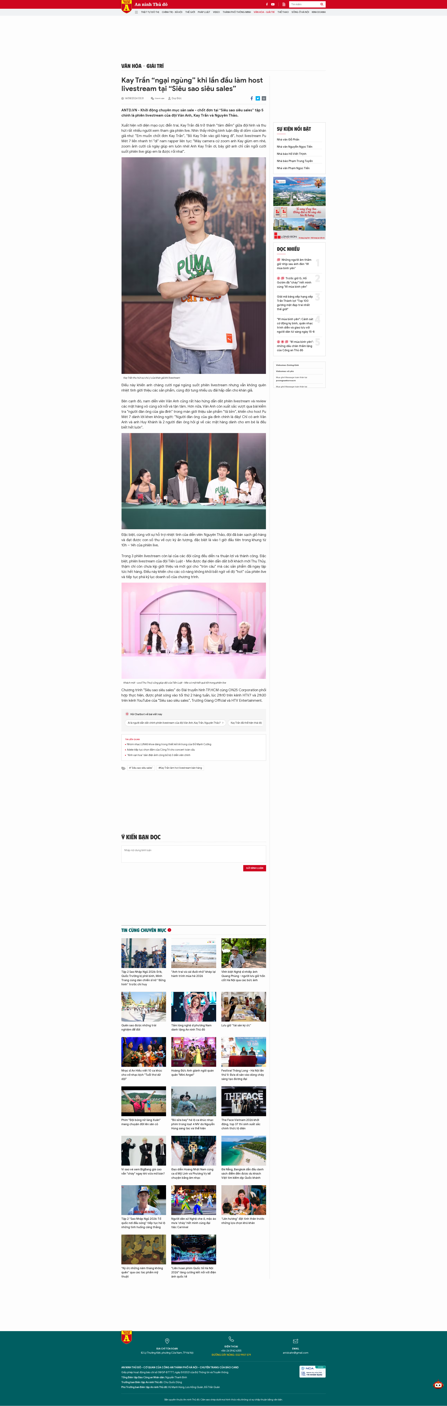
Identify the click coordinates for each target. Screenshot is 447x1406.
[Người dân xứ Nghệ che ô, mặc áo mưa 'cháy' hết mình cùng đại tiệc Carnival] (193, 1200)
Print (264, 98)
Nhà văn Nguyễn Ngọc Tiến (294, 147)
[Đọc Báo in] (285, 4)
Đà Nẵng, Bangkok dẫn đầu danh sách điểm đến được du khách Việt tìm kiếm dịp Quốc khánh (242, 1174)
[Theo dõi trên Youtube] (273, 4)
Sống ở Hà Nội (300, 12)
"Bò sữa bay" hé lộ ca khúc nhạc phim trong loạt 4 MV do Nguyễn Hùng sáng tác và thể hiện (193, 1124)
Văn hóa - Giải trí (264, 12)
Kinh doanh (319, 12)
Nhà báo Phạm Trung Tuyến (295, 161)
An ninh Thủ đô (151, 4)
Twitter (258, 98)
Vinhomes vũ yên (285, 371)
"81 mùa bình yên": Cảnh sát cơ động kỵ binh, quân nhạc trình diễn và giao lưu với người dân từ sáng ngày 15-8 (295, 326)
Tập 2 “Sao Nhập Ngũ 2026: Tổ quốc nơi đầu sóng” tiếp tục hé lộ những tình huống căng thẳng (143, 1223)
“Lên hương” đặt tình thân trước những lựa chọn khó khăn (242, 1221)
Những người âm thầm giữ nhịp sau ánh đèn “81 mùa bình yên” (294, 264)
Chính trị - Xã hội (172, 12)
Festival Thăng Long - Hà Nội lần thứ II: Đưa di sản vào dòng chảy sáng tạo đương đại (242, 1075)
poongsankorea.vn (286, 380)
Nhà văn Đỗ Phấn (288, 139)
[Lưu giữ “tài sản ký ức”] (243, 1007)
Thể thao (283, 12)
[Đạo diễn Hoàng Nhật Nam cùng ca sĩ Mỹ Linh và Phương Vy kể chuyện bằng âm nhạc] (193, 1151)
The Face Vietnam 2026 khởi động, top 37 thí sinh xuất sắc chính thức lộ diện (240, 1124)
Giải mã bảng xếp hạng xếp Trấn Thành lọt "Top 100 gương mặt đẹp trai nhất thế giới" (295, 303)
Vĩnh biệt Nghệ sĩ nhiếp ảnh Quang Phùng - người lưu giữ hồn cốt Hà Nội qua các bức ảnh (243, 976)
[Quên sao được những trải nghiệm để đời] (143, 1007)
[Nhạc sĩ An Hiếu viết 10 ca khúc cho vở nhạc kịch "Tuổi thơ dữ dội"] (143, 1052)
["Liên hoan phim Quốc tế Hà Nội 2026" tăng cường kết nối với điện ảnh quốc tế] (193, 1249)
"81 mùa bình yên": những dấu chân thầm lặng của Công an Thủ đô (295, 346)
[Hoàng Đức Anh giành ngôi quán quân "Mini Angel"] (193, 1052)
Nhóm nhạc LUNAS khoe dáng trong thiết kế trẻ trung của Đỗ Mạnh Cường (169, 744)
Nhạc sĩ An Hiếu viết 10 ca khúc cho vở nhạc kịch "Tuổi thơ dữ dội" (141, 1075)
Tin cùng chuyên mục (143, 930)
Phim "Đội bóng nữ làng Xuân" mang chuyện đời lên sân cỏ (140, 1122)
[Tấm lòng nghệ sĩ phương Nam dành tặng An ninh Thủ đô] (193, 1007)
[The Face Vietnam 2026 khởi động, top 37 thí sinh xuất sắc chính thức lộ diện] (243, 1101)
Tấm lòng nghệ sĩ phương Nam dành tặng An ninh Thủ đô (191, 1027)
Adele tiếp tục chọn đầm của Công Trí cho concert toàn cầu (161, 749)
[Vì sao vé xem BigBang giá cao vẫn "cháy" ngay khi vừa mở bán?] (143, 1151)
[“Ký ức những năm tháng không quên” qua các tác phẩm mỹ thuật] (143, 1249)
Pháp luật (204, 12)
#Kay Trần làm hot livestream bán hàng (180, 767)
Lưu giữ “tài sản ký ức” (236, 1025)
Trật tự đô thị (150, 12)
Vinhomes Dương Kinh (287, 365)
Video (216, 12)
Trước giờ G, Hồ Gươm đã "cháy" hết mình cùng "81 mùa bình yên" (294, 283)
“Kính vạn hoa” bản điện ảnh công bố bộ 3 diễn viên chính (158, 755)
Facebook (252, 98)
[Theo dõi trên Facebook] (268, 4)
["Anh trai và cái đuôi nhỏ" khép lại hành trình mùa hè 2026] (193, 953)
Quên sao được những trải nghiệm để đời (138, 1027)
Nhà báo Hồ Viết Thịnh (291, 154)
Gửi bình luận (254, 868)
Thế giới (190, 12)
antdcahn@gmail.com (295, 1352)
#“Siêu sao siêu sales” (141, 767)
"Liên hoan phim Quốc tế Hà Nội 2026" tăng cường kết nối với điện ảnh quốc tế (193, 1272)
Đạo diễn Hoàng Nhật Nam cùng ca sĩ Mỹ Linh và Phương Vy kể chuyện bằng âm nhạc (192, 1174)
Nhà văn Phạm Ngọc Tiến (293, 168)
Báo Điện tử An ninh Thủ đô (126, 6)
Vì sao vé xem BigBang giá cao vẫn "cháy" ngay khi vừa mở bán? (143, 1171)
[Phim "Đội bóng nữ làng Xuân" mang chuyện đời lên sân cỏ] (143, 1101)
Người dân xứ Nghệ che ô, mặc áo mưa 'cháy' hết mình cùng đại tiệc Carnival (193, 1223)
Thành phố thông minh (237, 12)
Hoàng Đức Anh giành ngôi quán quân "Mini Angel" (192, 1073)
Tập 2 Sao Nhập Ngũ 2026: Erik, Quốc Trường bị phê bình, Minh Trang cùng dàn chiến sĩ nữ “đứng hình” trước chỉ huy (143, 978)
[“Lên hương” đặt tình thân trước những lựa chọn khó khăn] (243, 1200)
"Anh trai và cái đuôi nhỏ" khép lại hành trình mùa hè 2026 (193, 974)
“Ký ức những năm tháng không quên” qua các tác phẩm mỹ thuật (142, 1272)
